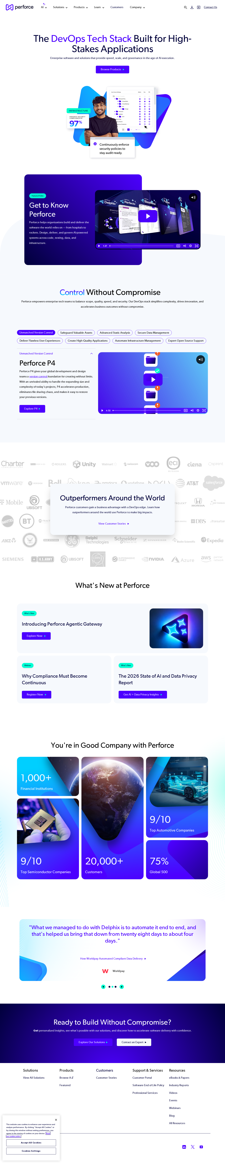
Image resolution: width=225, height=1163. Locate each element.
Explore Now (35, 636)
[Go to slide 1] (109, 987)
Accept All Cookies (31, 1143)
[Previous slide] (103, 987)
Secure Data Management (153, 332)
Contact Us (210, 7)
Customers (117, 7)
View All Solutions (33, 1077)
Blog (172, 1115)
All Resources (177, 1123)
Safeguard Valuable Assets (76, 332)
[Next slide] (122, 987)
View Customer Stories (112, 523)
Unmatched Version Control (36, 332)
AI (42, 7)
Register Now (35, 694)
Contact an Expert (132, 1042)
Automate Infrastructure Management (138, 340)
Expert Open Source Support (186, 340)
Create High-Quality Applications (88, 340)
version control (38, 376)
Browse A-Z (66, 1077)
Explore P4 (31, 408)
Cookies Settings (31, 1151)
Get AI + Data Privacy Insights (141, 694)
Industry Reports (179, 1085)
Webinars (175, 1108)
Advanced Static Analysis (115, 332)
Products (79, 7)
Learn (97, 7)
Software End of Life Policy (148, 1085)
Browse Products (111, 69)
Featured (65, 1085)
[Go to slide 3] (115, 987)
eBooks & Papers (179, 1077)
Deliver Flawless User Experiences (40, 340)
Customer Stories (106, 1077)
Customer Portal (142, 1077)
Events (173, 1100)
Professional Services (145, 1093)
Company (136, 7)
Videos (173, 1093)
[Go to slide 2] (112, 987)
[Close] (56, 1119)
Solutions (58, 7)
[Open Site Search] (185, 7)
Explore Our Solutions (92, 1042)
